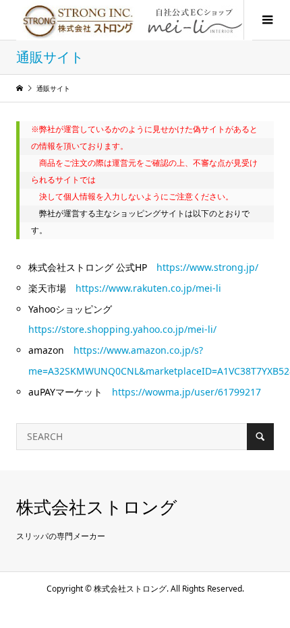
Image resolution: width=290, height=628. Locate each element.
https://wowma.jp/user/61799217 (186, 391)
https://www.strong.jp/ (207, 267)
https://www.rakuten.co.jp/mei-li (148, 288)
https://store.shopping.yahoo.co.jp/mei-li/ (122, 329)
